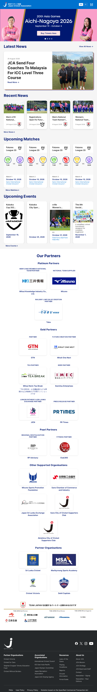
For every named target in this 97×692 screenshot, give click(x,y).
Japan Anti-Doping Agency (44, 677)
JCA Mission (80, 662)
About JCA (80, 659)
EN (81, 4)
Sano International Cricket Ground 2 (36, 183)
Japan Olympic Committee (44, 668)
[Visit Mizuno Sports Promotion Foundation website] (33, 477)
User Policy (20, 690)
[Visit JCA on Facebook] (76, 643)
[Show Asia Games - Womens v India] (47, 38)
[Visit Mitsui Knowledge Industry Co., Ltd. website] (33, 281)
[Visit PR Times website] (64, 411)
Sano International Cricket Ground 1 (13, 183)
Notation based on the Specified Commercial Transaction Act (64, 690)
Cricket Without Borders (12, 671)
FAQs (11, 690)
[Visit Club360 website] (64, 447)
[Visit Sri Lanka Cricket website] (33, 560)
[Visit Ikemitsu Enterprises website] (64, 375)
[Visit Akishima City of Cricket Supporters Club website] (48, 527)
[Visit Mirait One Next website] (64, 347)
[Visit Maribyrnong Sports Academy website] (64, 560)
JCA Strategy (81, 666)
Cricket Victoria (9, 659)
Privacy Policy (32, 690)
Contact (79, 672)
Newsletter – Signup (83, 676)
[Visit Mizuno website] (64, 281)
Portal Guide (63, 679)
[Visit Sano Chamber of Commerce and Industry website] (64, 477)
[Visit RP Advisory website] (33, 447)
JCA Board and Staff (83, 669)
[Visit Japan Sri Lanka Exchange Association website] (33, 502)
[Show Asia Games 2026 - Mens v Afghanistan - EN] (49, 38)
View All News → (86, 46)
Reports (62, 670)
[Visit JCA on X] (81, 643)
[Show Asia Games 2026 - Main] (45, 39)
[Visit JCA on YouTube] (91, 643)
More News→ (9, 132)
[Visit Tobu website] (48, 311)
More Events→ (12, 246)
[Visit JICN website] (33, 411)
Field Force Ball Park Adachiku (60, 238)
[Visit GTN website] (33, 347)
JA (85, 4)
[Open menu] (91, 4)
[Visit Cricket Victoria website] (33, 582)
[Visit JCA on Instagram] (85, 643)
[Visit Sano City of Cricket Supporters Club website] (64, 502)
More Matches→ (12, 190)
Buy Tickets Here (48, 33)
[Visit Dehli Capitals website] (64, 582)
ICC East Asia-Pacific (42, 665)
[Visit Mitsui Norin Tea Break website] (33, 375)
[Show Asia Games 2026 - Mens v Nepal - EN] (51, 38)
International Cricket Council (45, 661)
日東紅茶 (36, 389)
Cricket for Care (9, 662)
